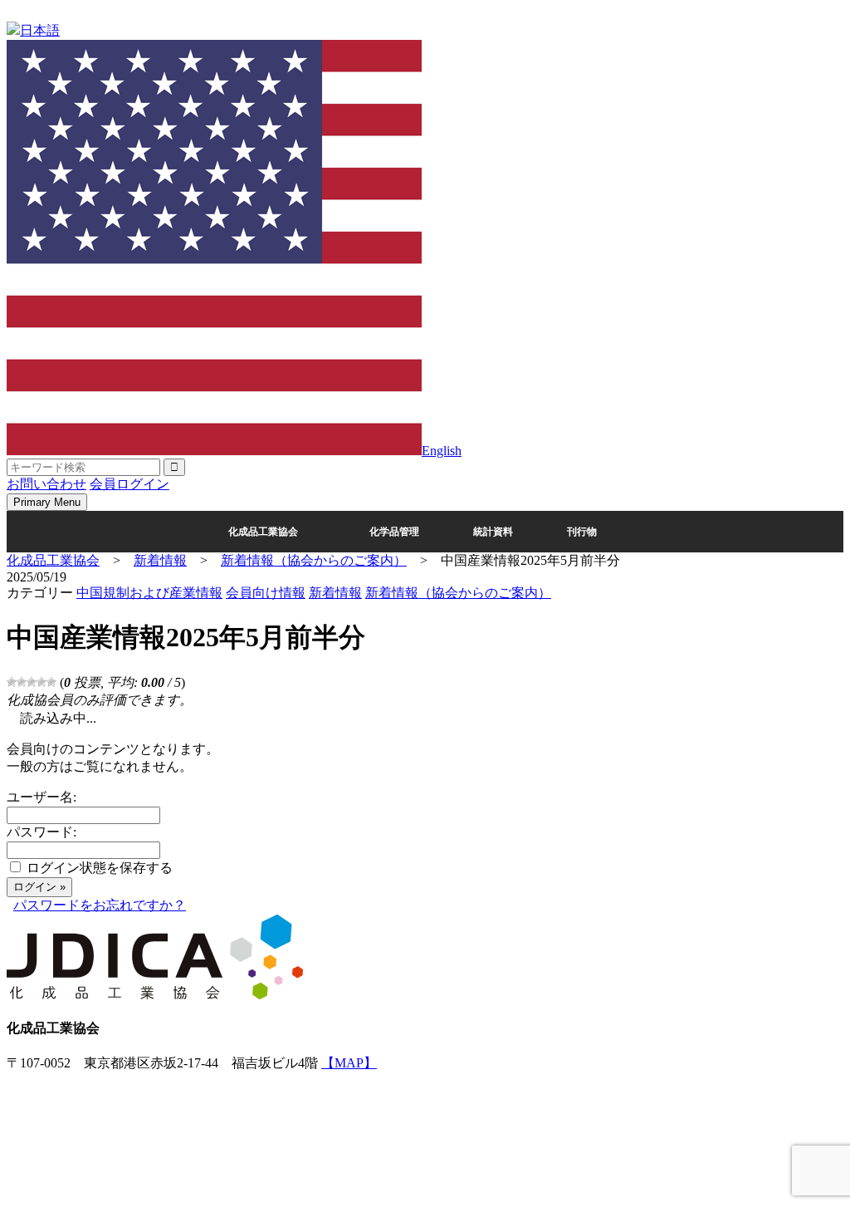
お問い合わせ (46, 484)
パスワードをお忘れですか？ (99, 905)
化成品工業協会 (263, 531)
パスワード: (41, 832)
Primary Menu (47, 502)
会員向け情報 (265, 593)
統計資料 (493, 531)
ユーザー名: (41, 797)
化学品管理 (394, 531)
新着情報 (335, 593)
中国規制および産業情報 (149, 593)
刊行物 (582, 531)
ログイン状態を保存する (100, 868)
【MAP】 (349, 1063)
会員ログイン (129, 484)
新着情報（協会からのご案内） (458, 593)
